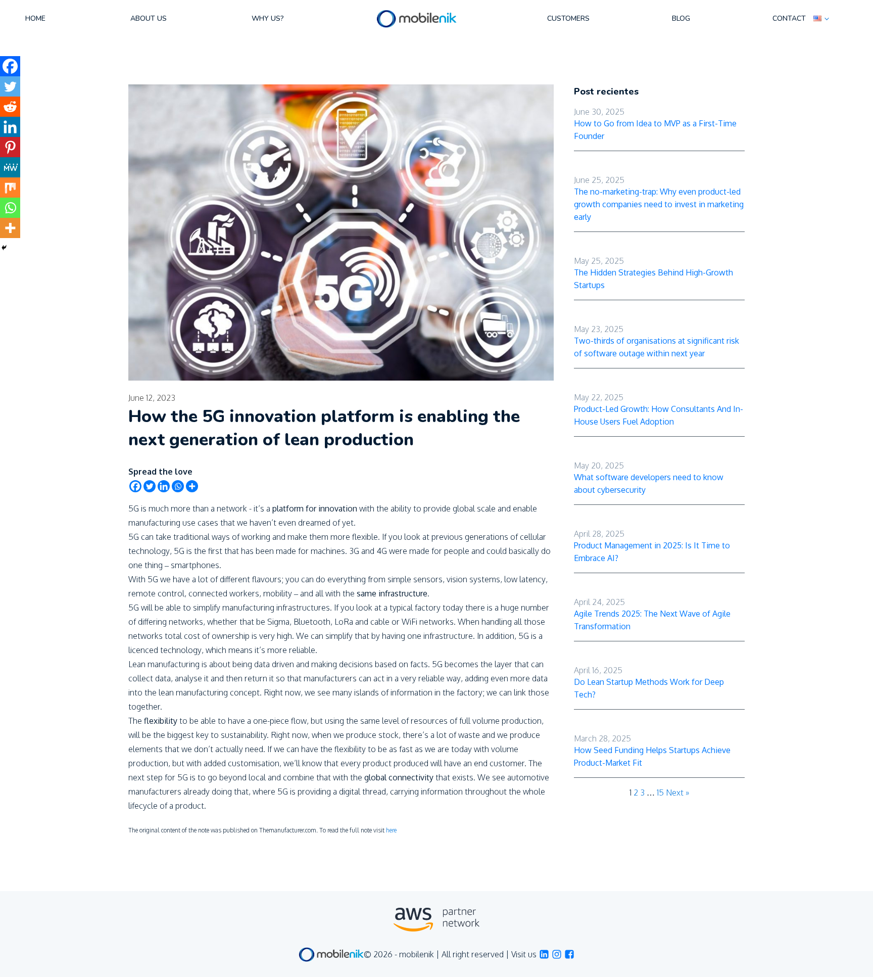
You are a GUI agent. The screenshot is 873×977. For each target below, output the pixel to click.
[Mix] (10, 187)
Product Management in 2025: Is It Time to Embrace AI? (652, 551)
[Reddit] (10, 107)
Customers (568, 18)
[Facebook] (135, 486)
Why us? (268, 18)
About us (148, 18)
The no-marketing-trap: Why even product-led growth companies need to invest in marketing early (659, 204)
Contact (789, 18)
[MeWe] (10, 167)
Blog (681, 18)
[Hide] (4, 248)
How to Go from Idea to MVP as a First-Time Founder (655, 129)
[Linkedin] (164, 486)
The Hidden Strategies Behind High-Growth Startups (653, 278)
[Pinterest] (10, 147)
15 (660, 792)
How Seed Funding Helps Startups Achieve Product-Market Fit (652, 756)
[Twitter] (149, 486)
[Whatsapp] (178, 486)
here (391, 830)
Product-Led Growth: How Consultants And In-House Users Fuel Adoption (658, 415)
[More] (192, 486)
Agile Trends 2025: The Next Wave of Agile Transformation (652, 620)
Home (35, 18)
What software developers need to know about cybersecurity (648, 483)
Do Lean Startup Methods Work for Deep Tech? (649, 688)
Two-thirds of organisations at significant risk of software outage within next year (656, 347)
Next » (677, 792)
